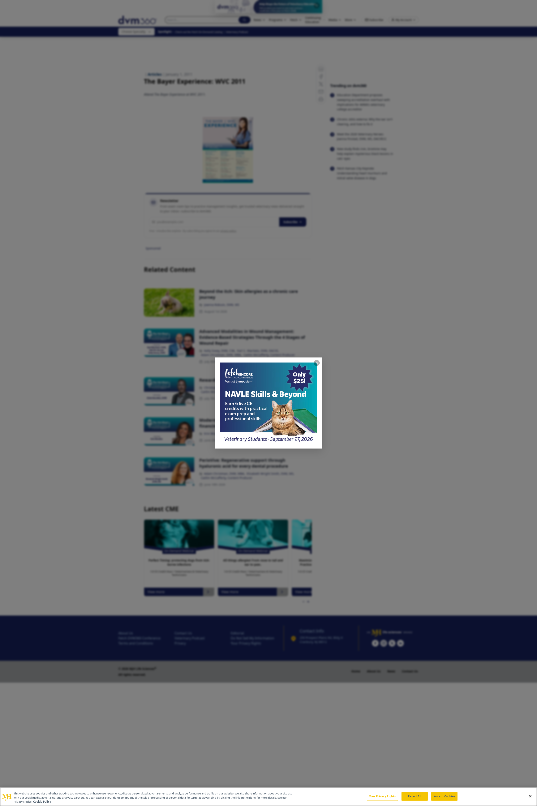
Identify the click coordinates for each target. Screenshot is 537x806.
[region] (268, 796)
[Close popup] (317, 363)
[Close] (530, 796)
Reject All (414, 796)
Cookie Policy (42, 801)
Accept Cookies (444, 796)
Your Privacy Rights (382, 796)
